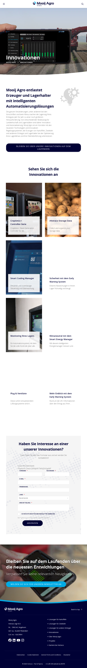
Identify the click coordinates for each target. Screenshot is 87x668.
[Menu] (4, 4)
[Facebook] (10, 640)
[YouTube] (18, 640)
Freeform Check (24, 468)
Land (21, 495)
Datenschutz (21, 655)
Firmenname (23, 486)
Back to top (75, 609)
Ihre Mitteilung (24, 503)
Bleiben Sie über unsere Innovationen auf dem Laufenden (43, 147)
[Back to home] (14, 610)
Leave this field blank (26, 466)
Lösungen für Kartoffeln (57, 619)
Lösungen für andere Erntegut (60, 628)
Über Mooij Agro (55, 636)
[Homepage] (43, 4)
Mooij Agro (11, 62)
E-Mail (21, 479)
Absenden (32, 523)
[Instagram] (22, 640)
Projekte (52, 641)
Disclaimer (67, 655)
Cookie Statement (33, 655)
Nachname (50, 471)
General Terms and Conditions (51, 655)
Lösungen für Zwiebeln (57, 624)
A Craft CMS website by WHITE (55, 664)
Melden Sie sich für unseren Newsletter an (36, 584)
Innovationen (54, 632)
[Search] (82, 4)
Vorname (22, 471)
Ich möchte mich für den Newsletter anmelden (38, 514)
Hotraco (30, 664)
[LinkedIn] (14, 640)
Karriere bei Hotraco (56, 645)
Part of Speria (38, 664)
